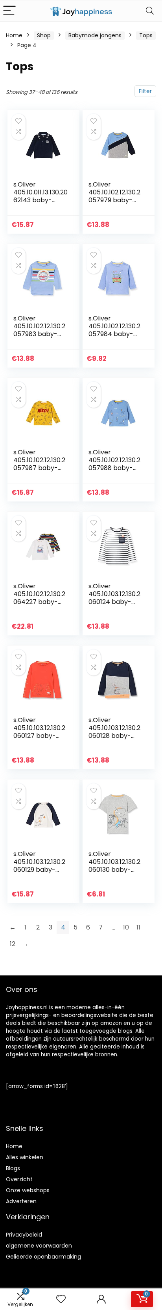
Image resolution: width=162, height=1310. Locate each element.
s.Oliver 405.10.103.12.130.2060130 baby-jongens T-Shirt (114, 865)
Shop (44, 35)
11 (138, 927)
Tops (146, 35)
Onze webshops (28, 1190)
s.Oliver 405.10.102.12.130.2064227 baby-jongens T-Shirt (39, 598)
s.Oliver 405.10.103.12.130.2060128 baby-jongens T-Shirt (114, 731)
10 (126, 927)
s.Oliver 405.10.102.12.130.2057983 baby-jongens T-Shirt (39, 330)
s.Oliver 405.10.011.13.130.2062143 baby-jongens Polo (40, 196)
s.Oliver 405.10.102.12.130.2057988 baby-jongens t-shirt (114, 464)
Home (14, 35)
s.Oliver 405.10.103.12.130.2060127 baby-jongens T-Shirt (39, 731)
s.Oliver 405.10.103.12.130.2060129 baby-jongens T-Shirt (39, 865)
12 (12, 943)
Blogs (13, 1168)
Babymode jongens (95, 35)
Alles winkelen (24, 1157)
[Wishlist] (61, 1299)
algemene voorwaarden (39, 1246)
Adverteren (21, 1201)
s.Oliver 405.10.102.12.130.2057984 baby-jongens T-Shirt (114, 330)
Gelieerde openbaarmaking (43, 1257)
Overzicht (19, 1179)
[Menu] (9, 10)
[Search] (149, 10)
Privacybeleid (24, 1235)
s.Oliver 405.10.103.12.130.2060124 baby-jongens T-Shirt (114, 598)
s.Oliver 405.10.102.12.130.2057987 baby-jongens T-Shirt (39, 464)
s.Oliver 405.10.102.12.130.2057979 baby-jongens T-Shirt (114, 196)
